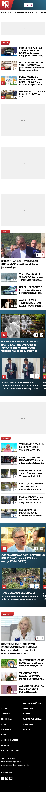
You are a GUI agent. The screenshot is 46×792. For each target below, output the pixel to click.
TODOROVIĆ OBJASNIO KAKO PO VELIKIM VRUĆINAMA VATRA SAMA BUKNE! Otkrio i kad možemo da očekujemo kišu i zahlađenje (31, 447)
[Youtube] (11, 778)
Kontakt (27, 729)
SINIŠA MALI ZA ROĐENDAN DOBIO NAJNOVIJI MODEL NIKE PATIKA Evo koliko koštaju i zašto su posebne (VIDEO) (21, 385)
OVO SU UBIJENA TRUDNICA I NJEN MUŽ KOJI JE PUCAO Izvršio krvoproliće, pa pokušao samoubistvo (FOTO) (30, 303)
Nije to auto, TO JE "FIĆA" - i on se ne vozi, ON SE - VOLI (32, 94)
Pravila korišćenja (32, 703)
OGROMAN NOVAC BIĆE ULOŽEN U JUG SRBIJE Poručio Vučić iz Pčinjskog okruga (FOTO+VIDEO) (23, 558)
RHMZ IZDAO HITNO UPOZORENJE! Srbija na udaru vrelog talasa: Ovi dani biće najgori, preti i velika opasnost (31, 460)
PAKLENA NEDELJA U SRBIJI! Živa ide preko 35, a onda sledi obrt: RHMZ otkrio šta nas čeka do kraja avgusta (30, 473)
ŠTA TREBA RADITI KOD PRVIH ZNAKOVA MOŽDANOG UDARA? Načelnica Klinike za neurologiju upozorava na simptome (19, 649)
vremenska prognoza (26, 12)
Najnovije (6, 12)
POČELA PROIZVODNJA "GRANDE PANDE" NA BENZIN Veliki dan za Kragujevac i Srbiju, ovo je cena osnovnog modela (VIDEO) (31, 52)
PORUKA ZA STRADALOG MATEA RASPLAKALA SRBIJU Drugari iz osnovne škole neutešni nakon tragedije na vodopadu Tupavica (19, 346)
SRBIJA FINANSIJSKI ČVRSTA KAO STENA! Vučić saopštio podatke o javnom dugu (19, 264)
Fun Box (5, 745)
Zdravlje (7, 614)
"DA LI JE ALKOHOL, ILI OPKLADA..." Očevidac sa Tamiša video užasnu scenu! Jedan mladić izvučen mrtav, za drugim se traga (31, 277)
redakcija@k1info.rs (13, 762)
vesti (43, 12)
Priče (3, 735)
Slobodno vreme (9, 740)
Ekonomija (6, 719)
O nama (26, 714)
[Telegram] (15, 54)
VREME (6, 438)
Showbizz (6, 729)
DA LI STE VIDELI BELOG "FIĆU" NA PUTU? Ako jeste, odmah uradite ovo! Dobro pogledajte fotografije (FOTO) (31, 66)
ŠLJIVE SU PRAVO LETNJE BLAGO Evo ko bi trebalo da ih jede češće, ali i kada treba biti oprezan (32, 663)
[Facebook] (12, 54)
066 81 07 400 (9, 758)
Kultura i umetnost (11, 751)
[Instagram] (6, 778)
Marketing (28, 724)
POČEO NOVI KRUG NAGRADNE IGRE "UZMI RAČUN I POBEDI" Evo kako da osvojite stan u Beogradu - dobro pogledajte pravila (30, 81)
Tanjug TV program (32, 719)
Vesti (5, 231)
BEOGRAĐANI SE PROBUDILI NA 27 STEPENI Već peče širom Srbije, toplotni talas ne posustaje (31, 513)
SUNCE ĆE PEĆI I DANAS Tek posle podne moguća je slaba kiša (31, 487)
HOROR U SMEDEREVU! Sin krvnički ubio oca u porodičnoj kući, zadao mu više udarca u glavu (30, 290)
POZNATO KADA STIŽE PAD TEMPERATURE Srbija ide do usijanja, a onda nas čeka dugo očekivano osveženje (31, 500)
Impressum (28, 708)
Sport (4, 724)
